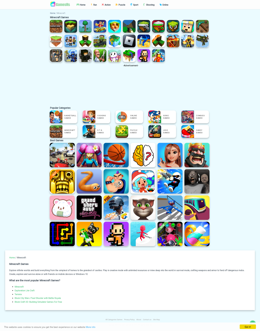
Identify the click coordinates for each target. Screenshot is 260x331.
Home (82, 5)
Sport (135, 5)
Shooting (150, 5)
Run (95, 5)
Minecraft (19, 286)
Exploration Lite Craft (25, 290)
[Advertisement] (130, 87)
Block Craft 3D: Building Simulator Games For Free (38, 302)
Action (107, 5)
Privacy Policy (129, 320)
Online (165, 5)
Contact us (147, 320)
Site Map (156, 320)
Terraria (18, 294)
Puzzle (121, 5)
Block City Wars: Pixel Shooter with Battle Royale (38, 298)
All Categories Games (113, 320)
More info (90, 327)
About (138, 320)
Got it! (248, 326)
